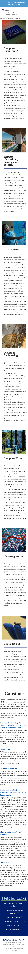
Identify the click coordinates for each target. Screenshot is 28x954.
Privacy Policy (13, 948)
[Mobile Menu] (26, 10)
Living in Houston (13, 917)
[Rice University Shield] (2, 12)
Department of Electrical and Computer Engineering (13, 13)
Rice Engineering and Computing (10, 10)
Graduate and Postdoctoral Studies (14, 904)
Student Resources (13, 925)
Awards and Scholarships (13, 921)
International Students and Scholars (14, 911)
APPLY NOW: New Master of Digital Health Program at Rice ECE (14, 3)
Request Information (13, 930)
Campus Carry (14, 950)
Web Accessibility (20, 948)
